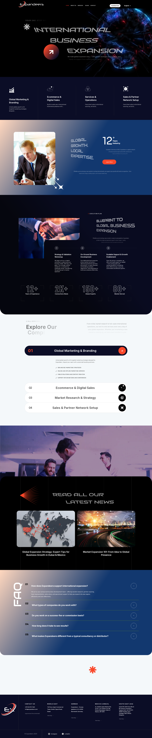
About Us (73, 5)
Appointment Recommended (32, 713)
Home (67, 5)
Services (80, 5)
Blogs (87, 5)
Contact (93, 5)
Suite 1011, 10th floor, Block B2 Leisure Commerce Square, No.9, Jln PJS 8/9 (126, 708)
